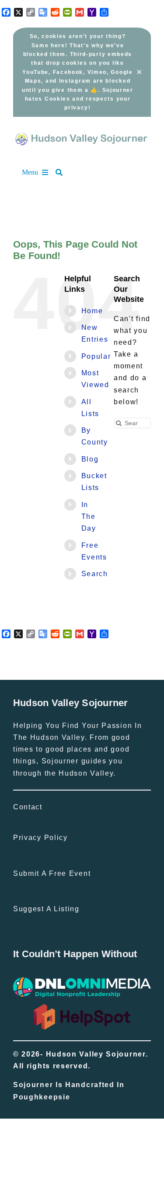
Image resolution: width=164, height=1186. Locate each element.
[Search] (63, 172)
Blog (90, 459)
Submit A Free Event (52, 873)
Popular (96, 356)
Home (92, 311)
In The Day (88, 516)
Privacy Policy (40, 837)
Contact (27, 807)
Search (94, 573)
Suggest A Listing (46, 909)
